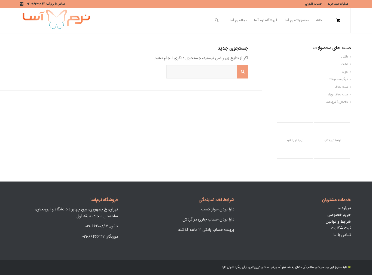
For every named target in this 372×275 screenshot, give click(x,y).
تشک (344, 64)
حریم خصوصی (339, 214)
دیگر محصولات (338, 79)
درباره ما (344, 208)
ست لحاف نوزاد (338, 94)
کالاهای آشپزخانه (337, 102)
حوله (345, 72)
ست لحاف (341, 87)
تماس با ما (342, 235)
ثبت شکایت (341, 228)
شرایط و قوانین (338, 221)
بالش (344, 56)
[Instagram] (22, 4)
